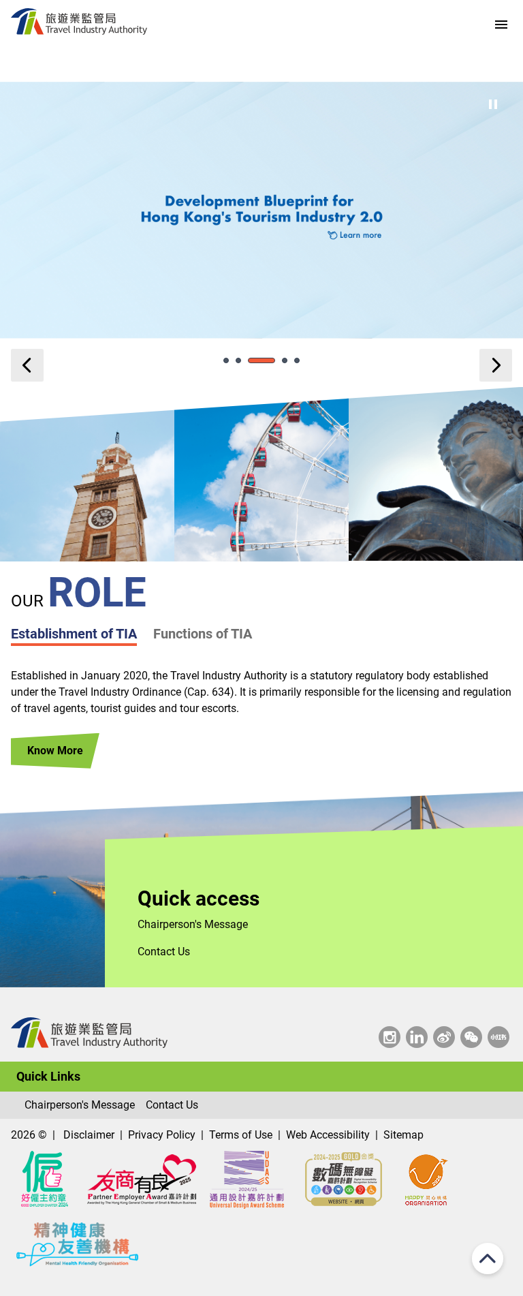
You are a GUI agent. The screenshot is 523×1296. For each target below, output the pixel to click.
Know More (55, 750)
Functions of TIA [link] (202, 634)
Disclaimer (88, 1134)
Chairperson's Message (193, 924)
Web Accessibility (328, 1134)
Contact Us (164, 951)
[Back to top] (487, 1260)
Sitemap (403, 1134)
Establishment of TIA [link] (74, 634)
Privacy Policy (161, 1134)
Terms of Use (240, 1134)
